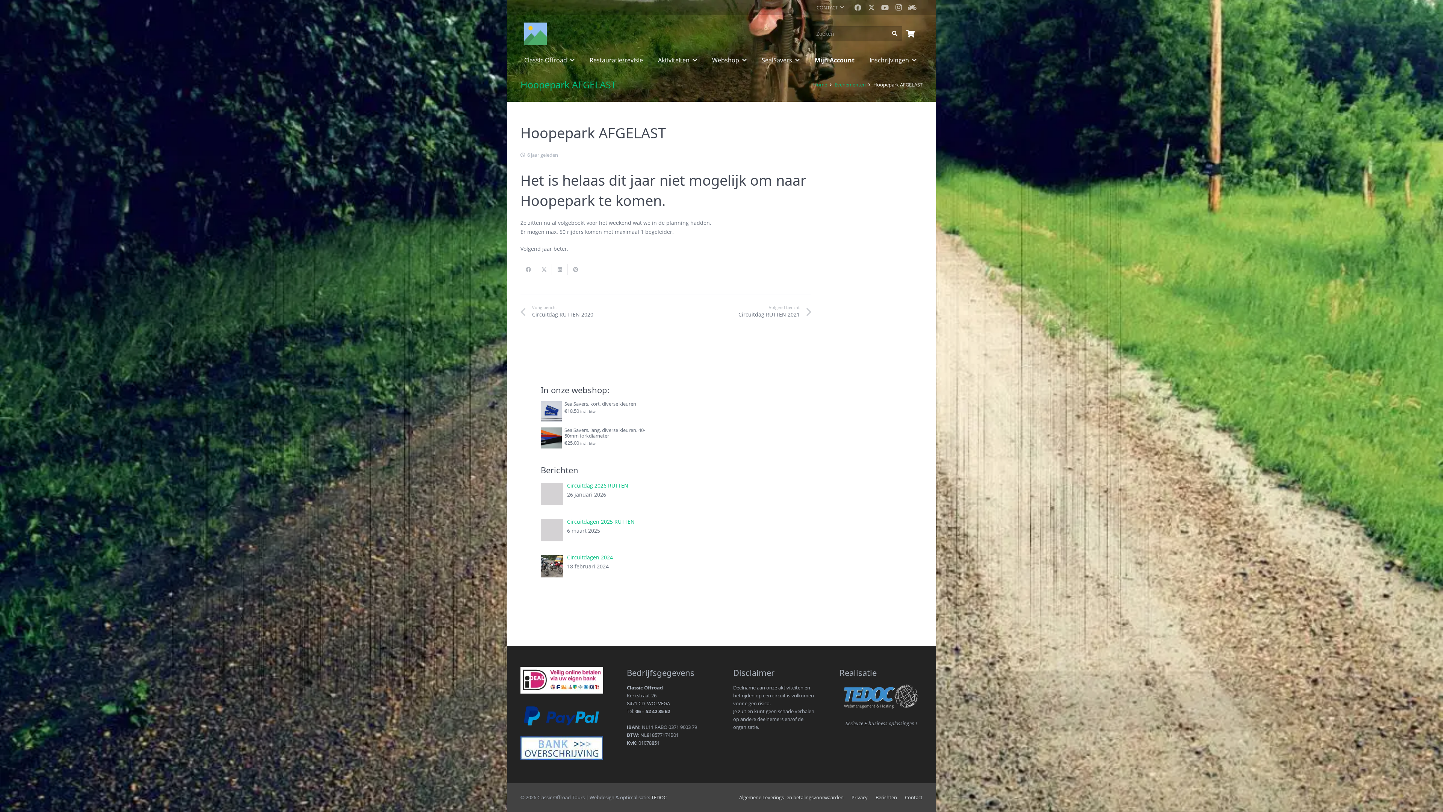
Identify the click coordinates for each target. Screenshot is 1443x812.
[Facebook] (858, 7)
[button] (830, 7)
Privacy (860, 797)
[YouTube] (885, 7)
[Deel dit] (528, 269)
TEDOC (659, 797)
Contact (914, 797)
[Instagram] (898, 7)
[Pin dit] (576, 269)
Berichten (886, 797)
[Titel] (912, 7)
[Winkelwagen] (910, 34)
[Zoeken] (895, 33)
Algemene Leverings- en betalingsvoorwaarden (791, 797)
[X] (871, 7)
